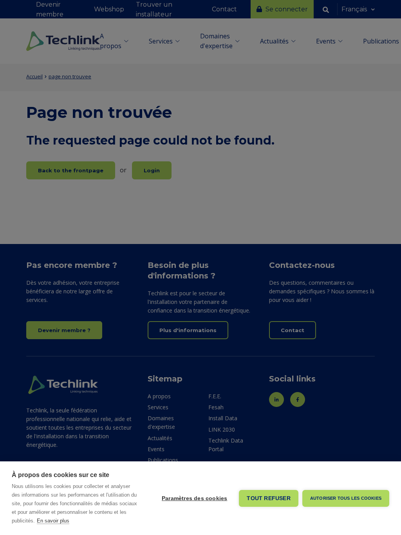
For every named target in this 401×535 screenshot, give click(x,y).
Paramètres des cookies (194, 498)
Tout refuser (268, 498)
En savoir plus (53, 521)
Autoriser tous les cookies (345, 498)
